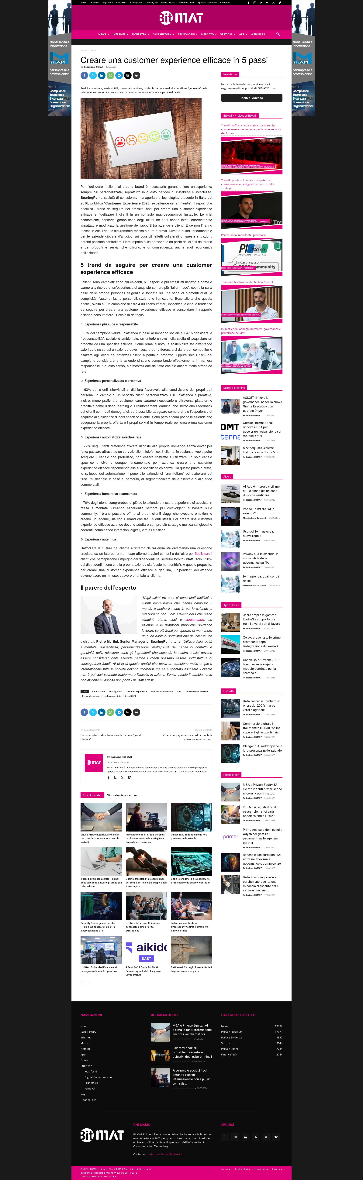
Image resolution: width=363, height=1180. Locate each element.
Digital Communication (99, 1077)
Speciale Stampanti (207, 2)
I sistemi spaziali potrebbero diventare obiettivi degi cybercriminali (192, 1052)
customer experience (136, 691)
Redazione (276, 1169)
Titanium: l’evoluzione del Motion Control (247, 282)
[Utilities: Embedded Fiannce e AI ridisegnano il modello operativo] (101, 950)
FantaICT (90, 1088)
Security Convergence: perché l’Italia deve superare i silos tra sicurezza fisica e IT (98, 927)
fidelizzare (202, 553)
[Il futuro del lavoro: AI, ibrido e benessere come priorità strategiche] (146, 906)
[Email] (128, 75)
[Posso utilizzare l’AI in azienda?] (230, 516)
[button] (277, 34)
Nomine (86, 1049)
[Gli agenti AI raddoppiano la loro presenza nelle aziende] (191, 817)
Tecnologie (186, 34)
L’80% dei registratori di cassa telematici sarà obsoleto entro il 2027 (260, 811)
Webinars (258, 34)
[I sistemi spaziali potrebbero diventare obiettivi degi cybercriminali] (160, 1055)
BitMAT (84, 2)
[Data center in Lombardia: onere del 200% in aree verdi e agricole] (230, 708)
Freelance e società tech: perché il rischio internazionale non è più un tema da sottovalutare (145, 838)
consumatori (194, 619)
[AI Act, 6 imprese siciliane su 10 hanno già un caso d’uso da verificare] (230, 493)
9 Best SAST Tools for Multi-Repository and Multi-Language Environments (143, 971)
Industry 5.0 (151, 2)
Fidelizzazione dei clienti (197, 691)
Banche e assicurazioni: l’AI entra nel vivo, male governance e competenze (262, 859)
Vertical (226, 34)
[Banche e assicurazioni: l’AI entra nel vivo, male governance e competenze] (230, 862)
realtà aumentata (112, 696)
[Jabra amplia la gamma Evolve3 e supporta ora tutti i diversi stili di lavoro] (230, 622)
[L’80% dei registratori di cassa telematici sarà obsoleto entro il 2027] (230, 814)
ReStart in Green (187, 2)
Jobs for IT (91, 1071)
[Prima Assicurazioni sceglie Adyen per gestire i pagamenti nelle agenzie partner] (230, 837)
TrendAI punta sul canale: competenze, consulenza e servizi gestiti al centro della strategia (247, 184)
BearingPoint (115, 691)
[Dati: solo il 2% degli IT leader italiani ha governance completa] (191, 950)
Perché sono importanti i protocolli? (243, 235)
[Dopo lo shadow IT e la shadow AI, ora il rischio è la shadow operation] (191, 861)
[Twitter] (273, 2)
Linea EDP (121, 2)
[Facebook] (248, 2)
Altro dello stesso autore (122, 795)
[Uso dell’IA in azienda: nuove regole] (230, 538)
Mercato (207, 34)
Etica (179, 691)
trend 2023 (130, 696)
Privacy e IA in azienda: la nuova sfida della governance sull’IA (260, 558)
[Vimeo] (279, 2)
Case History (162, 34)
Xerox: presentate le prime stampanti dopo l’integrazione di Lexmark (262, 642)
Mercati (85, 1043)
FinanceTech (88, 1100)
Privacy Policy (261, 1169)
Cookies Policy (242, 1169)
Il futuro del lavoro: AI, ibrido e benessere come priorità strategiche (143, 927)
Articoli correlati (92, 795)
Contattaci (225, 2)
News (102, 34)
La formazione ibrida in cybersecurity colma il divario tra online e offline (189, 927)
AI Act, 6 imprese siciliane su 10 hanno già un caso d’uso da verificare (261, 491)
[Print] (136, 75)
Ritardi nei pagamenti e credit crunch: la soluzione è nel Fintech (187, 737)
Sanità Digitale (168, 2)
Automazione (98, 691)
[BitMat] (181, 18)
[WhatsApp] (110, 75)
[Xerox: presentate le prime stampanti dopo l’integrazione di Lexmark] (230, 644)
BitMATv (95, 2)
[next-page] (89, 982)
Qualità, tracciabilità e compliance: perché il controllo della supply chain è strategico (146, 882)
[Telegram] (119, 75)
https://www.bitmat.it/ (118, 762)
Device (85, 1060)
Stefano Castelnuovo (183, 1088)
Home (84, 50)
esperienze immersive (162, 691)
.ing (83, 1094)
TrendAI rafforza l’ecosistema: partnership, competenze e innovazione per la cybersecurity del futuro (251, 129)
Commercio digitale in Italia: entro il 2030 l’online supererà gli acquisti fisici (261, 728)
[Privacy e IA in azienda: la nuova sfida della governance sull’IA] (230, 561)
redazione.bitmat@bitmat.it (165, 1154)
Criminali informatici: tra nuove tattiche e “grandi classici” (111, 737)
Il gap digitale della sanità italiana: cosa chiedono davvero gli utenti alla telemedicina (101, 882)
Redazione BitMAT (93, 66)
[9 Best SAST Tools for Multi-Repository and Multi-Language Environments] (146, 950)
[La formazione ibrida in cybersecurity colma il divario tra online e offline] (191, 906)
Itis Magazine (136, 2)
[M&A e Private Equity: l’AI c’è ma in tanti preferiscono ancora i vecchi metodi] (101, 817)
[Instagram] (255, 2)
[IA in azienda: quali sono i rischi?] (230, 583)
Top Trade (108, 2)
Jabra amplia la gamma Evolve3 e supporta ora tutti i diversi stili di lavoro (261, 619)
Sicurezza (139, 34)
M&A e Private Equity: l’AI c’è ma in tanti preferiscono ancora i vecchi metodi (100, 838)
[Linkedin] (261, 2)
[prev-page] (83, 982)
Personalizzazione (91, 696)
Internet (118, 34)
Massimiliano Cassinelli (254, 517)
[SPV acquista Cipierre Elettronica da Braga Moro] (230, 455)
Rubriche (86, 1066)
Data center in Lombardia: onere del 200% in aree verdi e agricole (261, 705)
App (241, 34)
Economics (91, 1083)
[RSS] (267, 2)
